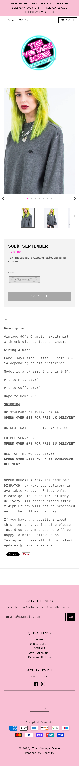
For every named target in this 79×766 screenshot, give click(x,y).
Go (71, 617)
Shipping (37, 257)
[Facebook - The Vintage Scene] (35, 683)
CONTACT (39, 648)
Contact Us (39, 676)
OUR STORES (38, 644)
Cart (70, 20)
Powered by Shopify (39, 753)
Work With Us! (39, 653)
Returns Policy (39, 657)
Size (11, 273)
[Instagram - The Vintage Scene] (43, 683)
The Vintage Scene (46, 748)
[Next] (74, 198)
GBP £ (22, 20)
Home (39, 639)
